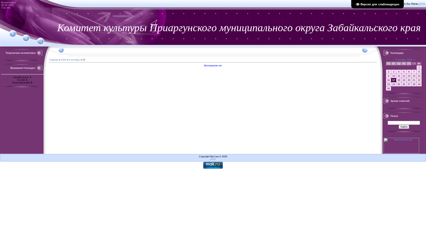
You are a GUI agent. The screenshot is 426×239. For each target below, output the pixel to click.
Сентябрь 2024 (403, 59)
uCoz (213, 159)
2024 (63, 59)
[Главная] (13, 33)
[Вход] (40, 41)
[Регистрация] (26, 38)
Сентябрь (74, 59)
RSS (422, 3)
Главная (53, 59)
